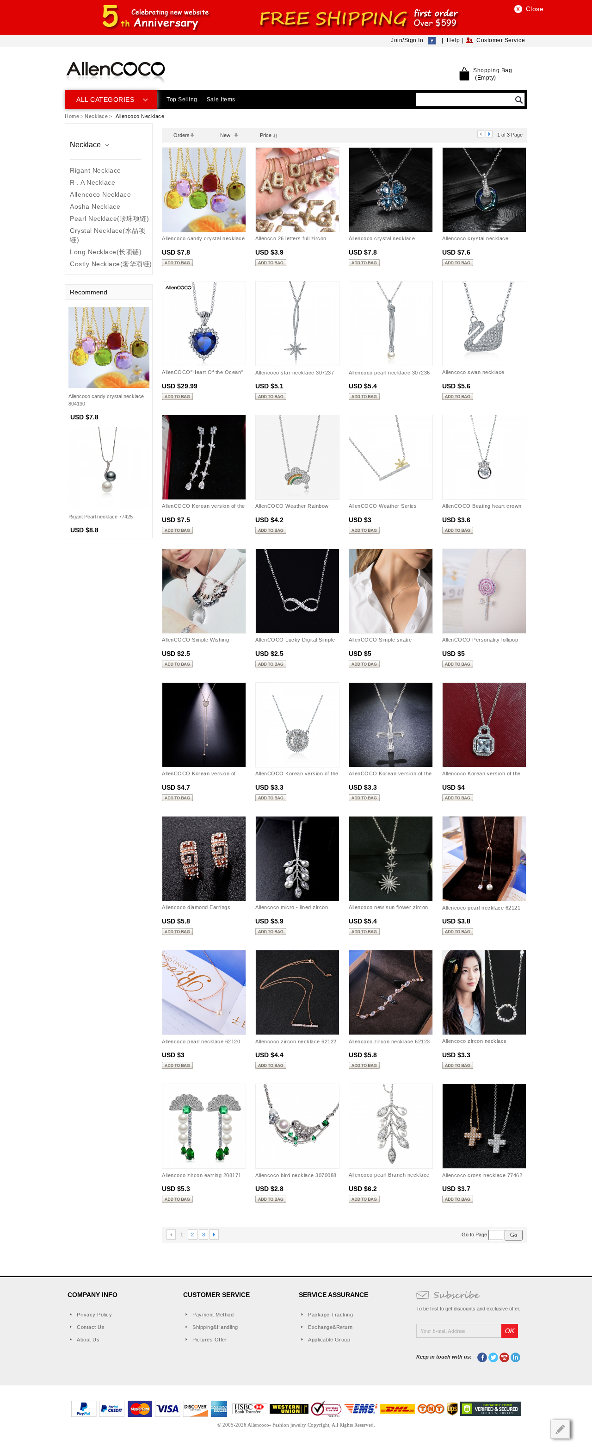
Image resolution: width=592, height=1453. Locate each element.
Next (214, 1234)
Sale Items (221, 99)
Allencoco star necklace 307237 (294, 372)
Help (453, 40)
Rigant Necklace (95, 170)
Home (72, 116)
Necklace (96, 116)
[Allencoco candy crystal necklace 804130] (108, 346)
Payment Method (213, 1314)
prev (480, 134)
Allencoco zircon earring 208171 (201, 1175)
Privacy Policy (94, 1314)
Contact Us (91, 1327)
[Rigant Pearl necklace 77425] (108, 467)
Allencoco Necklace (100, 194)
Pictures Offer (209, 1339)
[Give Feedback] (560, 1429)
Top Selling (181, 99)
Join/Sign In (407, 40)
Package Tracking (330, 1314)
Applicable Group (329, 1339)
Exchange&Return (330, 1327)
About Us (88, 1339)
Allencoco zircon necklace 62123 (389, 1041)
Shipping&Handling (215, 1327)
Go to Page (475, 1234)
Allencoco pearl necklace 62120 (201, 1041)
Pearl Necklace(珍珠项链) (109, 218)
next (489, 134)
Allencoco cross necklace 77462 (482, 1175)
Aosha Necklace (95, 206)
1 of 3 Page (510, 134)
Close (535, 8)
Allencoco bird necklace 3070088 (296, 1175)
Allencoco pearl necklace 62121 (481, 907)
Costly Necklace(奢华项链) (111, 264)
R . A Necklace (92, 182)
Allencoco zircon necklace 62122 (296, 1041)
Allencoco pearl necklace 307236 (389, 372)
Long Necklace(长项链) (106, 252)
